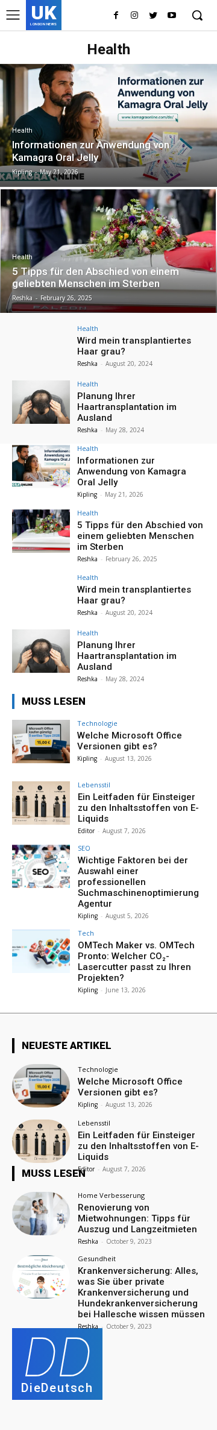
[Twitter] (152, 16)
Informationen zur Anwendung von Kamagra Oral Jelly (131, 471)
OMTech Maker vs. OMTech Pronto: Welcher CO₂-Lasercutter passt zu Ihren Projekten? (136, 961)
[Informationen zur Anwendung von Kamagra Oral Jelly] (108, 125)
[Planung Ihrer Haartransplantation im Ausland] (41, 402)
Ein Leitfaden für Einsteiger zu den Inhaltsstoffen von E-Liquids (138, 808)
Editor (86, 831)
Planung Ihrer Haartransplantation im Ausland (127, 407)
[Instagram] (134, 16)
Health (22, 130)
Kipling (87, 494)
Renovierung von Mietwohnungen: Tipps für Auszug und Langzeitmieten (137, 1218)
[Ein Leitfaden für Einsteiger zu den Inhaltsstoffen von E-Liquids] (41, 803)
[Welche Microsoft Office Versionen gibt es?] (41, 741)
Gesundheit (97, 1258)
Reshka (87, 363)
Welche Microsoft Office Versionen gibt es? (129, 741)
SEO (84, 848)
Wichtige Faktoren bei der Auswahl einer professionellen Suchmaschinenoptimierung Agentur (138, 882)
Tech (86, 933)
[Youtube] (171, 16)
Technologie (97, 723)
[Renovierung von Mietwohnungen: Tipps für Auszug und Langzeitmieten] (41, 1213)
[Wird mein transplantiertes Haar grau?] (41, 346)
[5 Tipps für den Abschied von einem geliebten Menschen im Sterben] (108, 251)
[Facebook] (116, 16)
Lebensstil (94, 784)
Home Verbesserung (111, 1195)
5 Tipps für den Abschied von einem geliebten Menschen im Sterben (140, 536)
